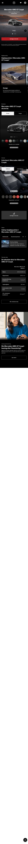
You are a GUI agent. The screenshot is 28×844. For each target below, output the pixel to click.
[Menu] (2, 3)
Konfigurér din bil (14, 39)
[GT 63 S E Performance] (25, 31)
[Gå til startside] (14, 2)
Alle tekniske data (14, 301)
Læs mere (14, 357)
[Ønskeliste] (21, 3)
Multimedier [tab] (5, 236)
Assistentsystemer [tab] (15, 236)
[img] (14, 22)
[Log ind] (25, 2)
